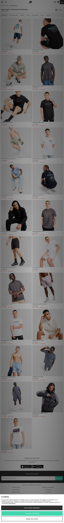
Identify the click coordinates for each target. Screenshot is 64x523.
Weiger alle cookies (32, 519)
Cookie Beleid (11, 503)
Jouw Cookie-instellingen (32, 508)
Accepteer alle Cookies (32, 513)
